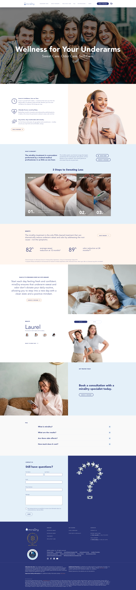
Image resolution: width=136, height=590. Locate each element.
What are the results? (47, 432)
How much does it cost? (48, 444)
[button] (74, 427)
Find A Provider (103, 3)
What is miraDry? (45, 427)
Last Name (47, 472)
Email (27, 479)
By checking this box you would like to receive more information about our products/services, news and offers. (44, 509)
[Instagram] (48, 558)
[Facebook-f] (51, 558)
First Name (28, 472)
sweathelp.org (46, 580)
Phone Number (29, 487)
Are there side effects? (48, 438)
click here (62, 573)
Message (28, 494)
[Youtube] (57, 558)
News (90, 3)
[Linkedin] (54, 558)
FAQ (74, 3)
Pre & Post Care (66, 3)
